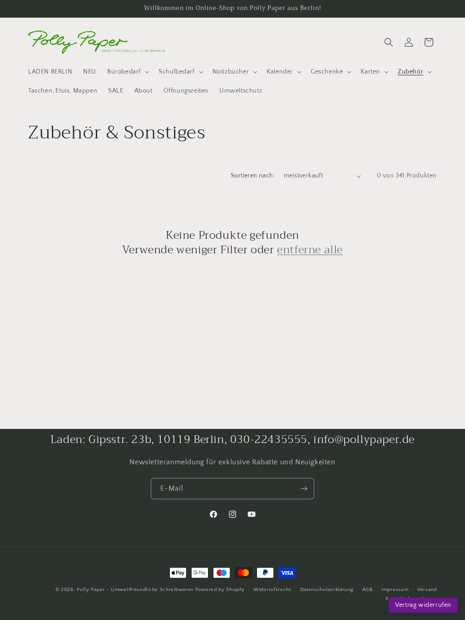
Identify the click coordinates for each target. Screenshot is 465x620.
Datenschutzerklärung (327, 589)
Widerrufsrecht (272, 589)
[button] (127, 71)
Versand (427, 589)
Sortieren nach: (253, 175)
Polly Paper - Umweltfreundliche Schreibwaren (135, 589)
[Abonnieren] (304, 488)
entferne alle (310, 250)
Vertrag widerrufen (423, 605)
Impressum (394, 589)
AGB (367, 589)
